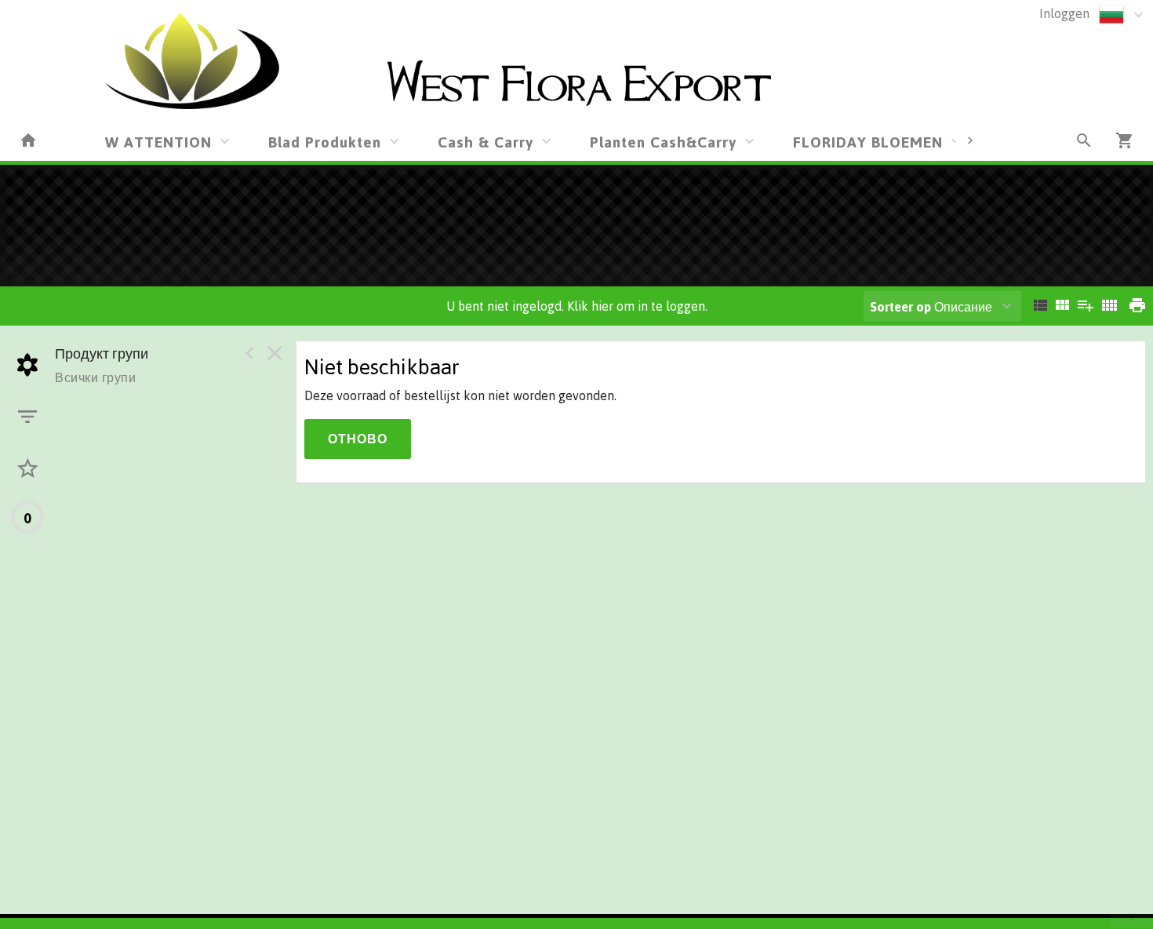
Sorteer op (900, 307)
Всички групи (95, 377)
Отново (357, 438)
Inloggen (1064, 13)
